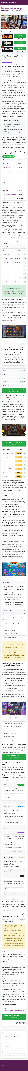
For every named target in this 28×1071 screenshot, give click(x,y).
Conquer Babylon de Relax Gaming (12, 730)
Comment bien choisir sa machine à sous (13, 133)
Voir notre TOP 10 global (9, 123)
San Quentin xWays (7, 469)
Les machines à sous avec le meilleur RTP (13, 124)
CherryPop (5, 476)
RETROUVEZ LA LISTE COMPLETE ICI (14, 757)
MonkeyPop (6, 461)
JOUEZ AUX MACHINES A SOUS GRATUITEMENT (14, 1017)
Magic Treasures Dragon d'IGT (11, 637)
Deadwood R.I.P (7, 167)
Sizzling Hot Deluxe (7, 187)
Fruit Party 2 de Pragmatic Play (11, 634)
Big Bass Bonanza (7, 171)
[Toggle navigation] (25, 2)
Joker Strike (5, 266)
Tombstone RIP (6, 457)
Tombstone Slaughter (8, 453)
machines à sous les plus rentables (12, 301)
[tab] (14, 344)
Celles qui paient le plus (9, 126)
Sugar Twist (5, 278)
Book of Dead (6, 163)
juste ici (5, 650)
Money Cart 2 (6, 282)
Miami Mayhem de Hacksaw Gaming (12, 726)
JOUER (20, 36)
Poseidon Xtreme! (7, 254)
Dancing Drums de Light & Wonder (12, 627)
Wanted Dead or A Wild (8, 179)
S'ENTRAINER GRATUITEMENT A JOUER (14, 444)
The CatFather (6, 274)
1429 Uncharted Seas (8, 258)
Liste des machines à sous (14, 1029)
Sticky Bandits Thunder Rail (9, 194)
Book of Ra (5, 190)
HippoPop (5, 465)
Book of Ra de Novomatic (10, 630)
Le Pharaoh (5, 183)
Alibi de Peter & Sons (9, 736)
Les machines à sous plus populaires (12, 128)
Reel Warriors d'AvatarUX (10, 733)
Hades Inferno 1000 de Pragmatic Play (13, 723)
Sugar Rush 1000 (7, 198)
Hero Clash (5, 270)
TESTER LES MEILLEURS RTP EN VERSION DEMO (14, 390)
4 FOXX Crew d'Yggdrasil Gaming (11, 740)
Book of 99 (5, 250)
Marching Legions (7, 262)
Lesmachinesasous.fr (5, 1064)
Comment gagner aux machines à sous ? (11, 1036)
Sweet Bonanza (6, 175)
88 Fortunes (7, 586)
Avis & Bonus (20, 38)
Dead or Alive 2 (6, 473)
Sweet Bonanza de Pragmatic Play (12, 623)
